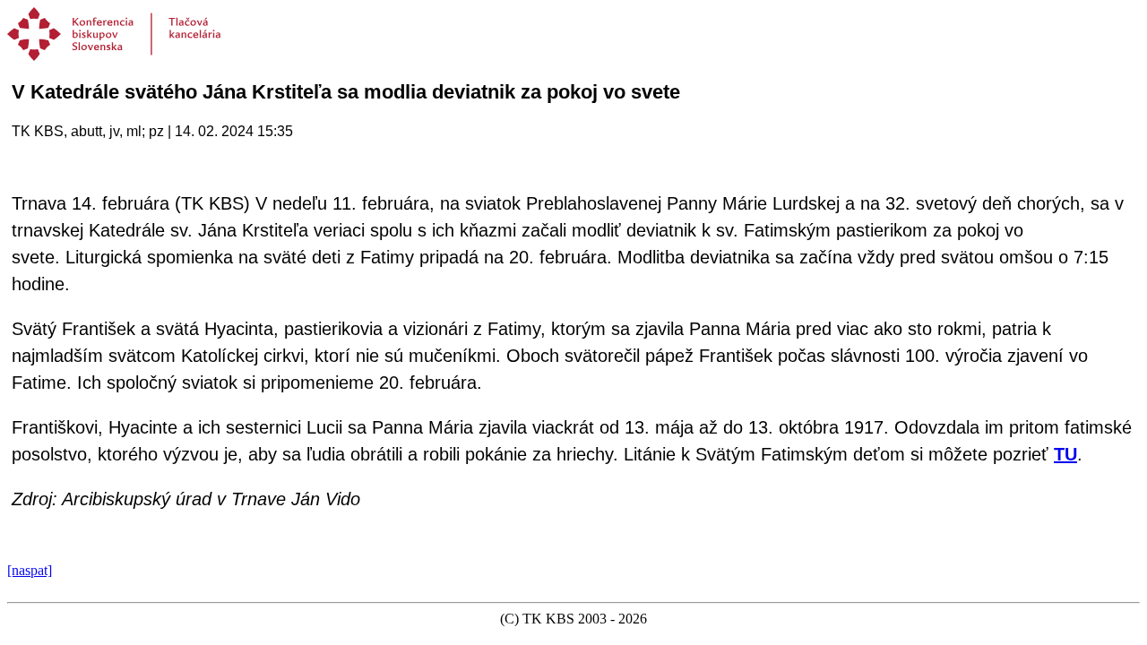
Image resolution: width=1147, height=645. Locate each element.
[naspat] (29, 570)
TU (1065, 454)
